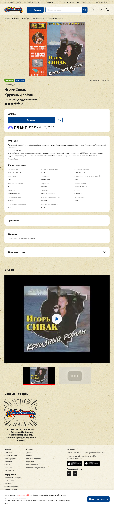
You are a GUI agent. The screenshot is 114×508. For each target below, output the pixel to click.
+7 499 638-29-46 (71, 2)
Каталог (38, 10)
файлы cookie (24, 495)
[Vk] (75, 473)
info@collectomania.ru (95, 453)
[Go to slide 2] (34, 75)
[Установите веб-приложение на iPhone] (74, 463)
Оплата (50, 2)
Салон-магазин (29, 2)
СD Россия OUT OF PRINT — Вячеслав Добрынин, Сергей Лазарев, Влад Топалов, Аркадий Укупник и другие (21, 434)
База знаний (9, 480)
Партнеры (8, 461)
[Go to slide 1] (32, 75)
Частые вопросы (11, 486)
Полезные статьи (11, 490)
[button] (39, 376)
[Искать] (85, 10)
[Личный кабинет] (93, 10)
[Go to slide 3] (37, 75)
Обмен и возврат (33, 458)
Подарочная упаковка (35, 467)
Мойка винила (32, 464)
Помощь (8, 483)
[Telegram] (69, 473)
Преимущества (10, 458)
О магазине (9, 471)
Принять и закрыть (98, 499)
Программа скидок (12, 2)
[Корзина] (108, 10)
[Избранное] (100, 10)
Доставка (41, 2)
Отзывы (7, 464)
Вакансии (8, 467)
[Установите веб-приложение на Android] (92, 463)
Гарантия (30, 461)
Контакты (8, 452)
